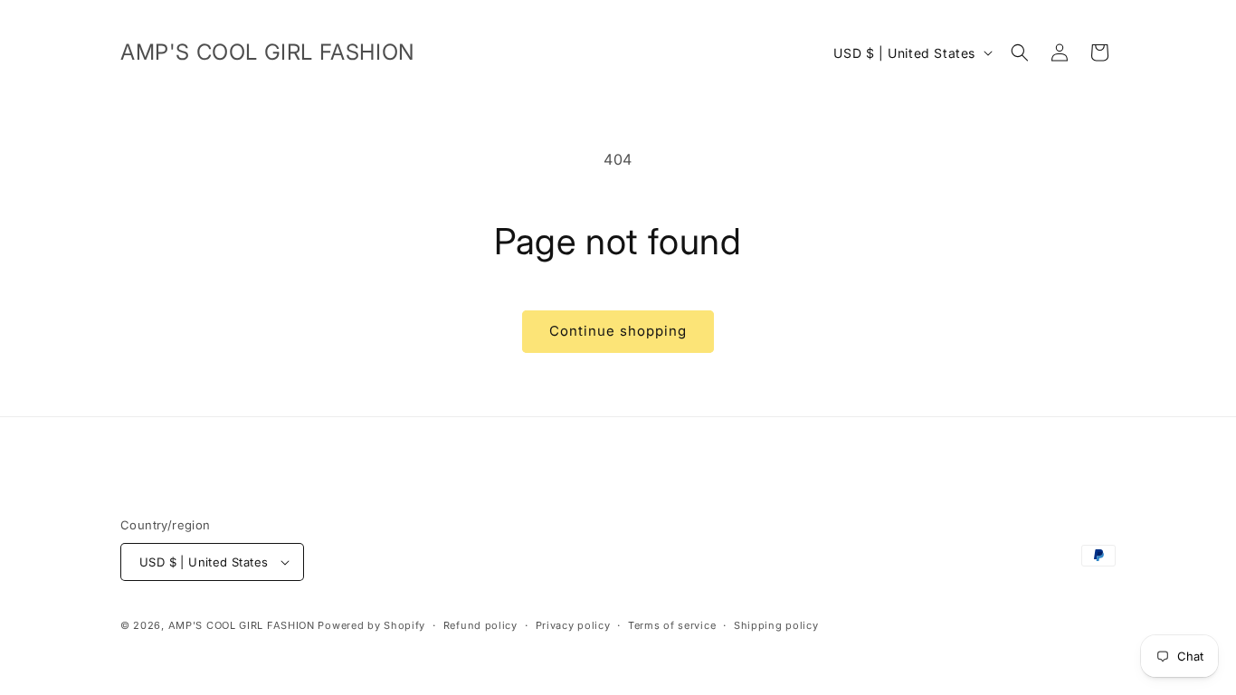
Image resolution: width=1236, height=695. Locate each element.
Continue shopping (618, 330)
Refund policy (480, 625)
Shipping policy (776, 625)
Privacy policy (573, 625)
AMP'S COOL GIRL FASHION (241, 625)
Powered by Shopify (371, 625)
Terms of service (672, 625)
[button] (1020, 52)
